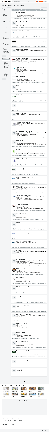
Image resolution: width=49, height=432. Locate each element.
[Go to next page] (34, 381)
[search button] (36, 1)
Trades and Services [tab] (15, 420)
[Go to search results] (9, 60)
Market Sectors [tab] (9, 420)
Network (9, 1)
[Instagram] (45, 430)
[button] (2, 63)
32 (32, 381)
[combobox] (30, 1)
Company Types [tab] (4, 420)
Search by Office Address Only (4, 10)
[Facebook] (42, 430)
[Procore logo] (4, 1)
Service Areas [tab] (20, 420)
